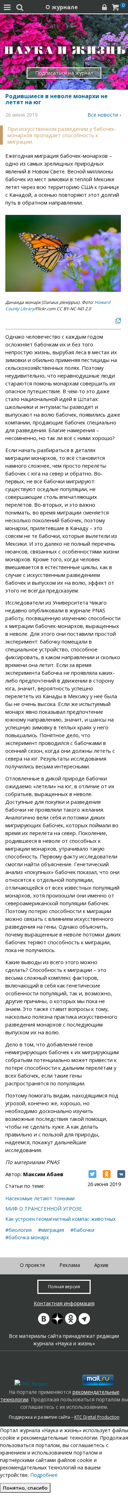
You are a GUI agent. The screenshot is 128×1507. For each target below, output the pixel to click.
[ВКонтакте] (121, 1174)
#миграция (51, 1230)
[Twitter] (92, 1174)
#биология (18, 1230)
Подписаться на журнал (64, 72)
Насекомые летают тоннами (40, 1198)
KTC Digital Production (96, 1417)
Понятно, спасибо (25, 1488)
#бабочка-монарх (27, 1237)
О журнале (62, 7)
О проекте (32, 1265)
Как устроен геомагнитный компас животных (60, 1219)
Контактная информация (64, 1303)
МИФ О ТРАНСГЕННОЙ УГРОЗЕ (43, 1208)
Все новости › (104, 114)
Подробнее (44, 1475)
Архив (101, 1265)
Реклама (69, 1265)
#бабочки (82, 1230)
